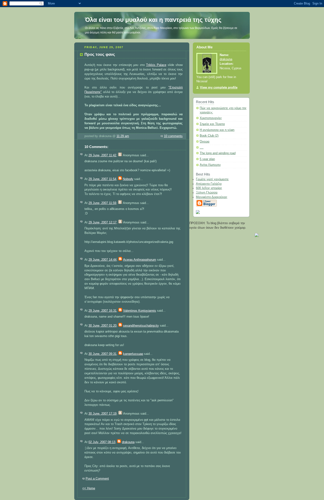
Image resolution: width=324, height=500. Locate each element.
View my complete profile (218, 87)
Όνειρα (204, 141)
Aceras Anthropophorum (139, 259)
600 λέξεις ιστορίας (209, 188)
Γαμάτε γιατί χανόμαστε (212, 179)
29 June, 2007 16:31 (102, 310)
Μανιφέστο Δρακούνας (211, 197)
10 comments (173, 136)
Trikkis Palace (156, 65)
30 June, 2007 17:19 (102, 413)
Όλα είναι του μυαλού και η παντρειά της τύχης (153, 19)
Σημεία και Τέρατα (212, 124)
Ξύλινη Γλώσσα (207, 192)
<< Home (88, 488)
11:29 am (122, 136)
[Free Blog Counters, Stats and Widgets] (257, 236)
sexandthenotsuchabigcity (141, 325)
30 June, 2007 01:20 (102, 325)
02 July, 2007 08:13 (101, 442)
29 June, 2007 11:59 (102, 203)
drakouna (128, 442)
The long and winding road (218, 153)
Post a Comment (97, 478)
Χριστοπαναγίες (211, 118)
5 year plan (207, 159)
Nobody (128, 179)
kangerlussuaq (133, 354)
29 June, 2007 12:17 (102, 222)
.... (202, 147)
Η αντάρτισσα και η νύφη (217, 130)
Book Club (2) (209, 135)
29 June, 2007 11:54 (102, 179)
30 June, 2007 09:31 (102, 354)
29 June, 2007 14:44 (102, 259)
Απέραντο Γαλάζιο (209, 183)
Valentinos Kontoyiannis (139, 310)
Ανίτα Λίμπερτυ (210, 165)
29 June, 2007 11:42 (102, 155)
